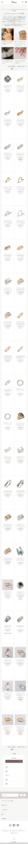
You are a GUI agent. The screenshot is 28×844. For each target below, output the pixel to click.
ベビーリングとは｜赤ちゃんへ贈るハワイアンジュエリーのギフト (20, 62)
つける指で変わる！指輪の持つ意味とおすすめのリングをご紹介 (7, 43)
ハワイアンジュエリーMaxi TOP (7, 9)
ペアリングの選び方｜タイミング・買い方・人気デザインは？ (7, 62)
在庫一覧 (7, 90)
